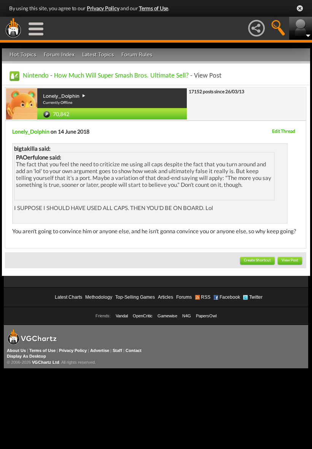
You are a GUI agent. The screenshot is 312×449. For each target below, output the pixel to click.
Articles (165, 297)
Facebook (230, 297)
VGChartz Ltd (45, 362)
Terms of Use (153, 8)
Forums (184, 297)
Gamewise (167, 316)
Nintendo (36, 76)
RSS (205, 297)
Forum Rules (136, 54)
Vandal (122, 316)
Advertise (99, 350)
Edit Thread (283, 131)
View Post (290, 260)
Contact (134, 350)
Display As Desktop (26, 356)
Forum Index (59, 54)
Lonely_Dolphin (30, 131)
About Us (16, 350)
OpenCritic (143, 316)
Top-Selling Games (135, 297)
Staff (117, 350)
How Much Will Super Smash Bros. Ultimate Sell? (121, 76)
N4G (186, 316)
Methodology (98, 297)
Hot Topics (23, 54)
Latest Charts (68, 297)
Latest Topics (98, 54)
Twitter (256, 297)
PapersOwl (206, 316)
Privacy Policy (103, 8)
